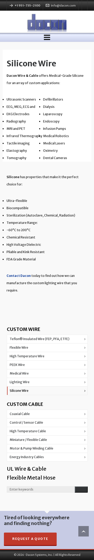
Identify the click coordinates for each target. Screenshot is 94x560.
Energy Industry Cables (27, 457)
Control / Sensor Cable (26, 422)
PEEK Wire (17, 365)
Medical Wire (19, 373)
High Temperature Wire (27, 356)
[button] (81, 489)
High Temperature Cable (28, 431)
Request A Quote (30, 539)
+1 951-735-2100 (27, 5)
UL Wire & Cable (26, 468)
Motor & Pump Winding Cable (31, 448)
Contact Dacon (19, 276)
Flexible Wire (19, 347)
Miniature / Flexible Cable (28, 440)
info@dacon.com (63, 5)
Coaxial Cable (20, 414)
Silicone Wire (19, 391)
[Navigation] (47, 37)
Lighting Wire (20, 382)
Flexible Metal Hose (31, 477)
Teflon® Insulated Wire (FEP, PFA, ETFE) (39, 339)
